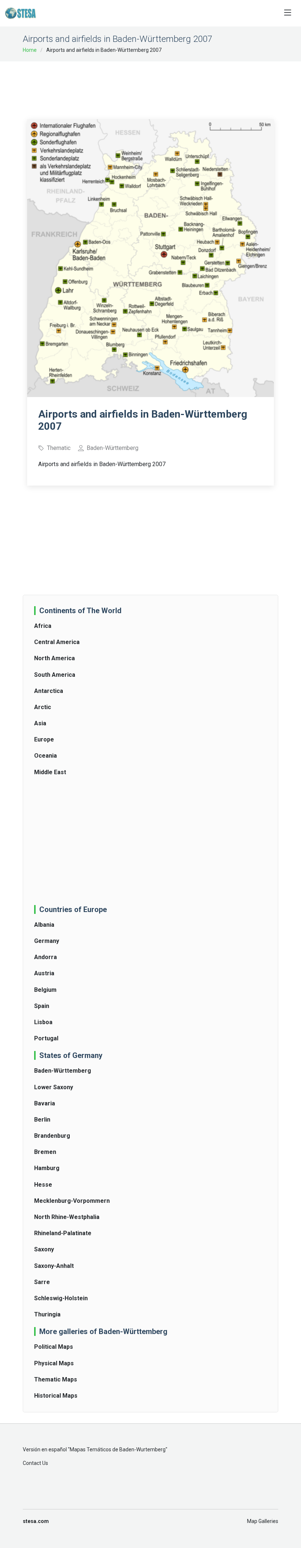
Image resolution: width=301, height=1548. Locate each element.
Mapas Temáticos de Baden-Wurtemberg (118, 1449)
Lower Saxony (53, 1087)
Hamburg (46, 1168)
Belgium (45, 989)
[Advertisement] (160, 85)
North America (54, 658)
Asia (40, 723)
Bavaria (44, 1103)
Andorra (45, 957)
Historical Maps (55, 1395)
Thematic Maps (55, 1379)
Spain (41, 1005)
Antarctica (48, 690)
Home (30, 50)
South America (54, 674)
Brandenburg (52, 1135)
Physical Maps (54, 1363)
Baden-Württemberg (62, 1070)
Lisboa (43, 1022)
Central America (57, 642)
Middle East (50, 772)
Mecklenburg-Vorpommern (72, 1200)
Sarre (42, 1282)
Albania (44, 924)
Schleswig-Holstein (61, 1298)
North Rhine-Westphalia (66, 1216)
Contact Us (35, 1463)
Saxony (44, 1249)
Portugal (46, 1038)
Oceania (45, 755)
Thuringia (47, 1314)
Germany (46, 940)
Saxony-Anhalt (54, 1265)
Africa (42, 625)
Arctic (42, 707)
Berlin (42, 1119)
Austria (44, 973)
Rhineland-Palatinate (62, 1233)
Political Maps (53, 1346)
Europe (44, 739)
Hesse (43, 1184)
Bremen (45, 1151)
